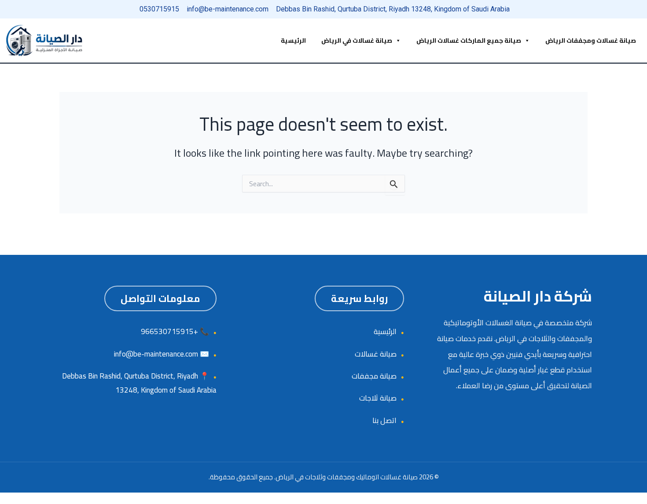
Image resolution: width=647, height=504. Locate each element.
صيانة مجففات (374, 376)
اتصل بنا (384, 420)
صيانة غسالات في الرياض (356, 40)
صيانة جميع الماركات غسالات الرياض (468, 40)
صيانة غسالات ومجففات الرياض (590, 40)
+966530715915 (169, 331)
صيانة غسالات (376, 354)
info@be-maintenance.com (156, 354)
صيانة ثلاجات (378, 398)
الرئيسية (293, 40)
